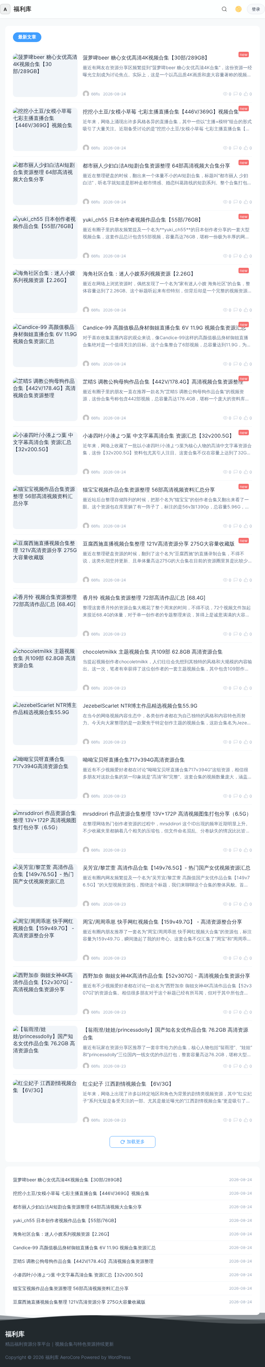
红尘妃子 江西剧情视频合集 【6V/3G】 (128, 1083)
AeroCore (70, 1357)
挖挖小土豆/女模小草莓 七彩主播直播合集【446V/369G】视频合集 (161, 111)
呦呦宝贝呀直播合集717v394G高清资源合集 (134, 759)
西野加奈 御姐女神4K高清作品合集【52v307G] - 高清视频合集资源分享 (166, 975)
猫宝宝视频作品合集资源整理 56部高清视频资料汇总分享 (149, 489)
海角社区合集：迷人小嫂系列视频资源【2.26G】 (139, 273)
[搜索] (224, 9)
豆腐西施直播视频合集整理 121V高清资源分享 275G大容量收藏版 (159, 543)
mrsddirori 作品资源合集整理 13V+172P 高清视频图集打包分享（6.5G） (167, 813)
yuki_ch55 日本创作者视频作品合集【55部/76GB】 (143, 219)
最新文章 (27, 36)
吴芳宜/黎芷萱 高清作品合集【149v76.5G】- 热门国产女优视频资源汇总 (166, 867)
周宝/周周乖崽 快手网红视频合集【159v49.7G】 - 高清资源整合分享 (162, 921)
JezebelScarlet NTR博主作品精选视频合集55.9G (140, 705)
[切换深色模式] (238, 9)
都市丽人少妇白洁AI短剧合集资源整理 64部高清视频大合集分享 (156, 165)
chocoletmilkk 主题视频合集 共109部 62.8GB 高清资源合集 (153, 651)
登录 (256, 9)
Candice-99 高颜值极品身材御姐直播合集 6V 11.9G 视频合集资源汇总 (164, 327)
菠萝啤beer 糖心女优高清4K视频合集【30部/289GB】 (146, 57)
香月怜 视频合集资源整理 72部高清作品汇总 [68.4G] (144, 597)
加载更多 (136, 1141)
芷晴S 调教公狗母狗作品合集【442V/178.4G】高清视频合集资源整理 (163, 381)
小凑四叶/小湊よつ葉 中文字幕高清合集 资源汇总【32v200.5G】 (158, 435)
